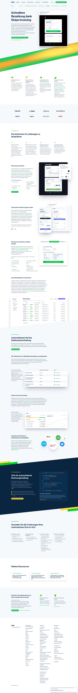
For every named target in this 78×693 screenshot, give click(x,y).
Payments (27, 655)
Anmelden (52, 2)
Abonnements (41, 5)
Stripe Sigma (28, 660)
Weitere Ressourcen (58, 643)
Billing (12, 5)
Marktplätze (42, 640)
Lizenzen (56, 638)
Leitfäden (56, 627)
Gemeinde (56, 631)
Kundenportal (32, 289)
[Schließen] (76, 687)
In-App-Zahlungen (43, 638)
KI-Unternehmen (43, 646)
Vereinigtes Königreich (42, 241)
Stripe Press (56, 651)
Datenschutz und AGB (58, 634)
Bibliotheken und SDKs (44, 679)
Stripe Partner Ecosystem (44, 668)
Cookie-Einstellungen (58, 641)
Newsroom (56, 650)
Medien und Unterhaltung (44, 655)
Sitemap (55, 640)
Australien (57, 241)
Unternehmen (42, 627)
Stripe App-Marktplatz (44, 666)
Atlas (26, 629)
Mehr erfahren (43, 499)
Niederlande (51, 241)
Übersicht (21, 5)
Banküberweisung (45, 85)
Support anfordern (57, 657)
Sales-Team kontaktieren (60, 2)
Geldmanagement (43, 641)
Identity (27, 646)
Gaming (41, 650)
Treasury (27, 665)
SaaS (41, 644)
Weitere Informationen (44, 605)
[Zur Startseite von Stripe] (12, 625)
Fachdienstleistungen (44, 658)
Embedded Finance (43, 634)
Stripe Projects (42, 681)
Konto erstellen (15, 349)
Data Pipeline (28, 641)
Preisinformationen (55, 5)
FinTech (41, 649)
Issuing (27, 649)
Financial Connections (29, 644)
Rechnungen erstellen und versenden (19, 37)
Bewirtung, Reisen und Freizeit (45, 652)
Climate (27, 637)
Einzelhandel (42, 661)
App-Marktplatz (14, 449)
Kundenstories (57, 628)
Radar (27, 657)
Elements (27, 643)
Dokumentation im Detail (17, 498)
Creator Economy (43, 647)
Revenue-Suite (28, 291)
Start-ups (41, 628)
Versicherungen (43, 653)
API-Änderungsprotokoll (44, 678)
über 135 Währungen (20, 248)
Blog (55, 630)
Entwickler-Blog (43, 682)
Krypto (27, 640)
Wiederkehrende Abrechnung (17, 541)
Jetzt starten (14, 610)
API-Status (42, 676)
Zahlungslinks (28, 653)
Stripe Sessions (57, 633)
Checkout (27, 635)
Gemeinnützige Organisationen (45, 656)
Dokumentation (64, 5)
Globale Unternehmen (44, 637)
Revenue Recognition (29, 659)
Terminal (27, 663)
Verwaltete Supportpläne (58, 659)
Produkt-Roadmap (57, 647)
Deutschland (63, 241)
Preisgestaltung (45, 2)
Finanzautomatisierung (44, 636)
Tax (26, 662)
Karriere (55, 648)
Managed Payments (29, 652)
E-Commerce (42, 633)
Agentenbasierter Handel (44, 630)
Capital (27, 634)
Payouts (27, 656)
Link (26, 650)
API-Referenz (42, 675)
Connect (27, 638)
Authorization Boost (29, 631)
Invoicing (48, 5)
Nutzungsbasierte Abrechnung (31, 5)
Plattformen (42, 643)
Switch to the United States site (57, 690)
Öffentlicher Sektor (43, 659)
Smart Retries (26, 401)
